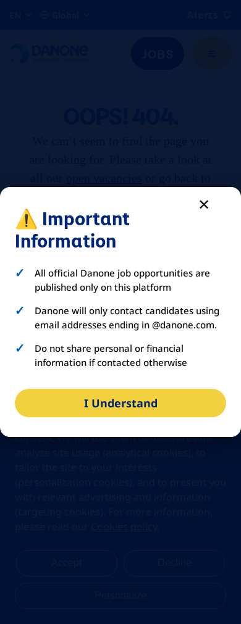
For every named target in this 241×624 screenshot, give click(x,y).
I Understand (121, 403)
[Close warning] (204, 203)
